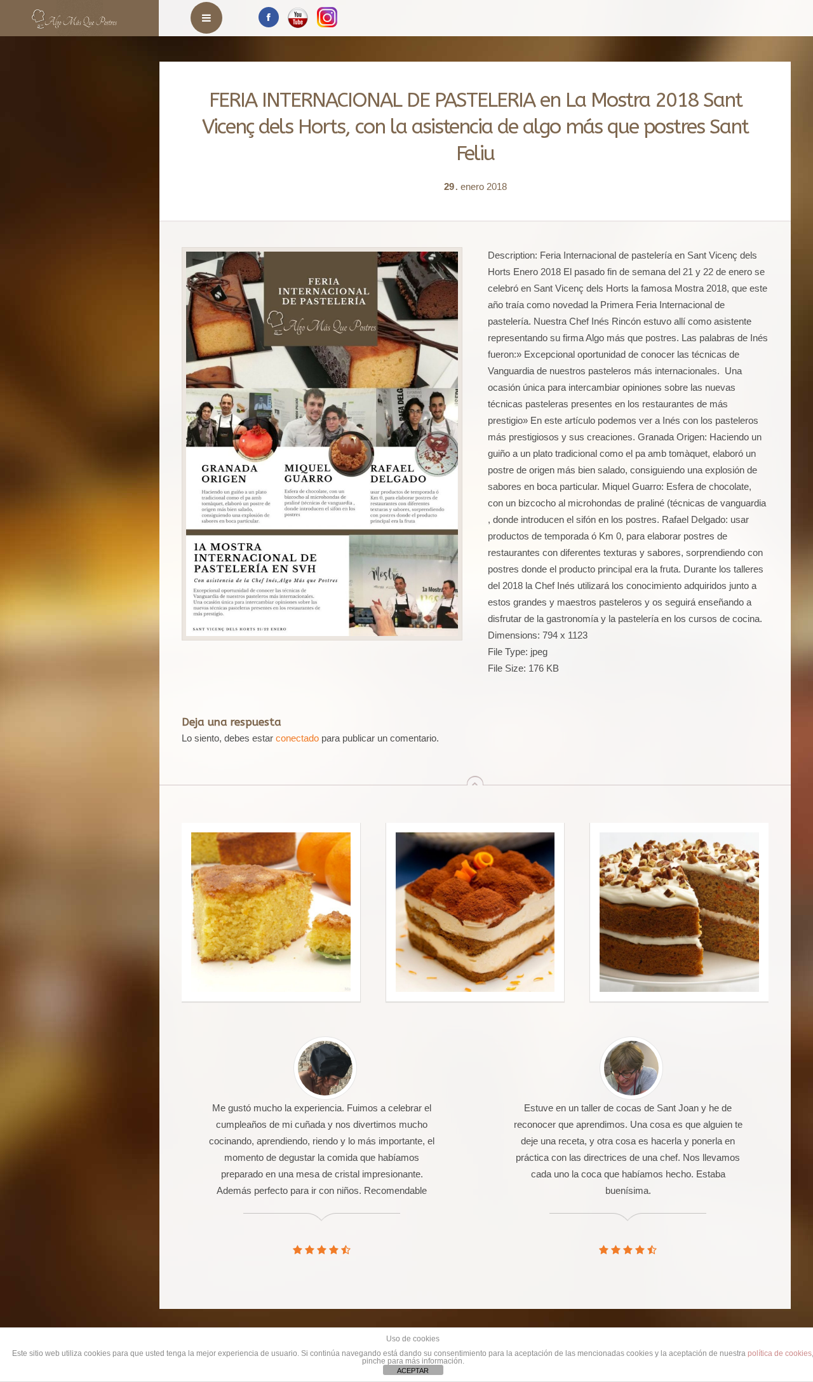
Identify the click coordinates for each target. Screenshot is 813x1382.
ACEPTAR (413, 1370)
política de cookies (780, 1353)
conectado (297, 738)
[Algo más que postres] (75, 14)
